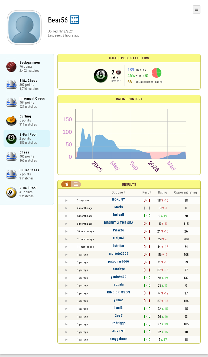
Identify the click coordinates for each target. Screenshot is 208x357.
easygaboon (118, 339)
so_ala (118, 284)
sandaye (118, 269)
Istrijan (118, 246)
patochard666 (118, 261)
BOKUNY (118, 199)
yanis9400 (118, 277)
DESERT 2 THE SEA (118, 223)
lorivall (118, 215)
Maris (118, 207)
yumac (118, 300)
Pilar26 (118, 230)
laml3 (118, 308)
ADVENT (118, 331)
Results (129, 184)
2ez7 (118, 315)
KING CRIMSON (118, 292)
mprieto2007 (118, 253)
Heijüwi (118, 238)
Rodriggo (118, 323)
